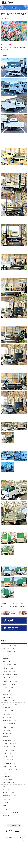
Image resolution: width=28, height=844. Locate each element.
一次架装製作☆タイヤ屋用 (9, 746)
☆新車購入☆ (6, 658)
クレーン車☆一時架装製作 (9, 763)
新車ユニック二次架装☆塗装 (10, 681)
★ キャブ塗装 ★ (8, 707)
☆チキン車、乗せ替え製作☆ (10, 720)
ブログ (3, 641)
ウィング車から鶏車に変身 (9, 655)
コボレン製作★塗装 (8, 697)
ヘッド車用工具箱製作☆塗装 (10, 743)
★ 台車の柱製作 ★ (8, 691)
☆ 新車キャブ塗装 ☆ (8, 678)
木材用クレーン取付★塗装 (9, 766)
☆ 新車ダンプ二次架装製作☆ (10, 723)
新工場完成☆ (6, 815)
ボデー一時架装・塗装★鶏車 (10, 769)
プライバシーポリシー (10, 837)
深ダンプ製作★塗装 (8, 694)
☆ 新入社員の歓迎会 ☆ (8, 727)
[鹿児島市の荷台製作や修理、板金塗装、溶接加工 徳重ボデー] (14, 2)
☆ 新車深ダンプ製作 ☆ (8, 668)
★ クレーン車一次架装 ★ (9, 710)
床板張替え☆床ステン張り (9, 796)
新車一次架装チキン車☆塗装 (10, 674)
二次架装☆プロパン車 (8, 756)
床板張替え (5, 737)
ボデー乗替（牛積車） (8, 733)
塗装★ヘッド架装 (7, 799)
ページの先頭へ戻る (15, 825)
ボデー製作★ (6, 809)
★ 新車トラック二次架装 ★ (10, 684)
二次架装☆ (5, 773)
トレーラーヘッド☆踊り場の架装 (11, 812)
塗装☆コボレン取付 (8, 753)
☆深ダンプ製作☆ (7, 661)
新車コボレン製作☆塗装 (9, 671)
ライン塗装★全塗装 (8, 776)
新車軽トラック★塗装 (8, 687)
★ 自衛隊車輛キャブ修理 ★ (10, 701)
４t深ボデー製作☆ (7, 779)
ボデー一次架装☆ (7, 789)
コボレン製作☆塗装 (8, 760)
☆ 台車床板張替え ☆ (8, 717)
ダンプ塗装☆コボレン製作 (9, 740)
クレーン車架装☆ (7, 730)
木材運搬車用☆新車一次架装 (10, 645)
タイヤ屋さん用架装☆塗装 (9, 664)
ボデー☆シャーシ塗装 (8, 792)
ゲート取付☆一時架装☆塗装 (10, 750)
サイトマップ (19, 837)
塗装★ (4, 805)
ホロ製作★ (5, 802)
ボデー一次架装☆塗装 (8, 783)
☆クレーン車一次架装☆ (9, 648)
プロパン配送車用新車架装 (9, 651)
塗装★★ (5, 786)
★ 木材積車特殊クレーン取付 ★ (11, 704)
